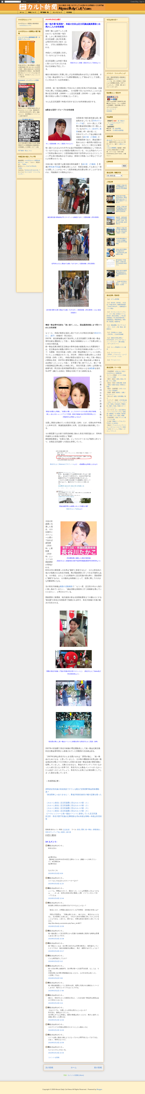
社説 (123, 371)
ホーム (22, 12)
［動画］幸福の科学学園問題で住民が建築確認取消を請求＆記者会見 (121, 209)
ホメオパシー (111, 394)
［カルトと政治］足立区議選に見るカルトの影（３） (67, 808)
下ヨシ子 (122, 421)
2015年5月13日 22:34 (56, 1053)
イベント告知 (122, 375)
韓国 (124, 427)
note (26, 162)
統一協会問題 (117, 128)
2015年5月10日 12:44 (56, 898)
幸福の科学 (112, 304)
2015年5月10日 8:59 (55, 873)
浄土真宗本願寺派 (118, 318)
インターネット (116, 402)
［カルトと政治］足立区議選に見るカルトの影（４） (67, 811)
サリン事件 (112, 381)
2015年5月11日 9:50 (55, 978)
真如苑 (111, 321)
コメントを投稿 (53, 1057)
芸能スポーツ (121, 406)
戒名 (118, 415)
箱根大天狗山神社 (116, 338)
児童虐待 (114, 390)
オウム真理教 (115, 299)
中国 (120, 429)
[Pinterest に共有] (55, 835)
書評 (110, 406)
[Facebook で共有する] (53, 835)
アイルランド (116, 425)
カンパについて (57, 12)
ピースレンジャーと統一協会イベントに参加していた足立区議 (71, 814)
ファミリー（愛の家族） (118, 342)
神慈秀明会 (118, 319)
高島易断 (113, 325)
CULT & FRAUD (31, 166)
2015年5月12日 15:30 (56, 1030)
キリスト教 (122, 417)
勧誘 (115, 396)
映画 (112, 404)
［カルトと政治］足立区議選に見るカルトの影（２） (67, 805)
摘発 (117, 379)
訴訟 (122, 379)
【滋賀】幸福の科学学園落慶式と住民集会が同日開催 (121, 186)
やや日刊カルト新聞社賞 (114, 373)
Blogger (99, 1089)
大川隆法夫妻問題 (118, 130)
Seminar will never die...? (32, 170)
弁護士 (63, 832)
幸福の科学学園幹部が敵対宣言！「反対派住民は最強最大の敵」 (121, 252)
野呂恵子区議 (54, 167)
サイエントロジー (116, 312)
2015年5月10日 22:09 (56, 926)
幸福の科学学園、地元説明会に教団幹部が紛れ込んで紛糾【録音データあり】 (121, 199)
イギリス (112, 427)
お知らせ (118, 371)
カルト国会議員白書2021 (26, 119)
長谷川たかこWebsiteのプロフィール (62, 464)
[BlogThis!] (48, 835)
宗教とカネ (112, 415)
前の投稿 (98, 1067)
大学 (120, 388)
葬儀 (123, 415)
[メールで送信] (46, 835)
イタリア (119, 427)
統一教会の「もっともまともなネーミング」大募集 (116, 122)
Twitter (24, 164)
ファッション (112, 408)
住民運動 (120, 396)
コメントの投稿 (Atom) (76, 1075)
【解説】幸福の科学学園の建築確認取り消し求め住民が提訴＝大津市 (121, 230)
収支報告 (69, 12)
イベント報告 (112, 377)
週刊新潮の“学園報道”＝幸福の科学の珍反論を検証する (121, 262)
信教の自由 (115, 385)
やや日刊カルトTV (25, 25)
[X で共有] (51, 835)
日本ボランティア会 (52, 832)
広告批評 (117, 404)
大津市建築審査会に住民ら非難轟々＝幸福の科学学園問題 (121, 241)
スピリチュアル (117, 412)
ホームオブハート (113, 343)
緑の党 (68, 832)
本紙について (32, 12)
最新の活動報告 (66, 586)
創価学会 (117, 321)
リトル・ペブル (117, 356)
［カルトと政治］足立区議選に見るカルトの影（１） (67, 803)
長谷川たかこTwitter (73, 509)
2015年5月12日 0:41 (55, 1003)
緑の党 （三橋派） (90, 137)
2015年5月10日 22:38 (56, 939)
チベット (114, 429)
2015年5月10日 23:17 (56, 951)
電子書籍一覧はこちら (25, 150)
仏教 (116, 417)
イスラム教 (111, 419)
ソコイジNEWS (111, 148)
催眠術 (111, 413)
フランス (113, 431)
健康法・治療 (120, 392)
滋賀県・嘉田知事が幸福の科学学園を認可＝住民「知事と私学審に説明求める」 (121, 221)
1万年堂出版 (123, 400)
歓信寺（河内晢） (116, 302)
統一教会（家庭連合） (93, 829)
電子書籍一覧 (44, 12)
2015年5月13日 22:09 (56, 1042)
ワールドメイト (116, 360)
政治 (78, 829)
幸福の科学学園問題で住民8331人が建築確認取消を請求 (121, 273)
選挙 (82, 829)
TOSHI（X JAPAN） (113, 423)
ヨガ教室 (117, 413)
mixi (109, 402)
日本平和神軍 (119, 334)
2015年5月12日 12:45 (56, 1020)
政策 (124, 383)
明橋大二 (115, 421)
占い (116, 410)
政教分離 (119, 383)
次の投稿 (49, 1067)
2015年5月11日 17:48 (56, 991)
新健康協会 (110, 319)
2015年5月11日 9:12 (55, 961)
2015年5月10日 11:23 (56, 884)
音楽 (114, 406)
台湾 (109, 429)
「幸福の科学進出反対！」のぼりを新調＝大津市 (121, 283)
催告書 (92, 368)
